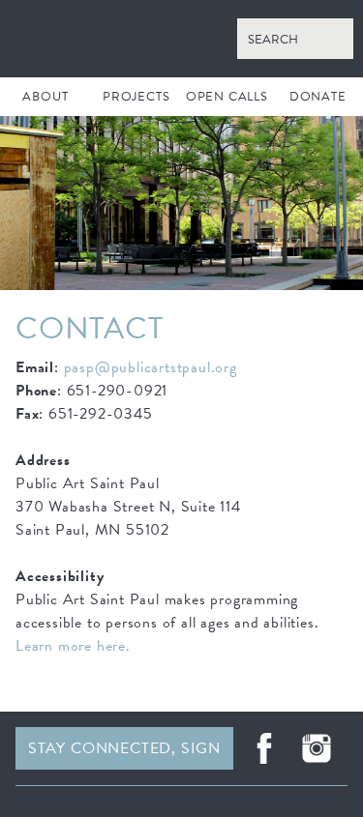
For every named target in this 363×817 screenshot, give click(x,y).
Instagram (316, 748)
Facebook (264, 748)
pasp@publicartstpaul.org (150, 367)
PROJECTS (136, 96)
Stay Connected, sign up (124, 753)
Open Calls (227, 96)
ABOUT (45, 96)
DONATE (318, 96)
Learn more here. (73, 645)
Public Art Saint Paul (181, 38)
